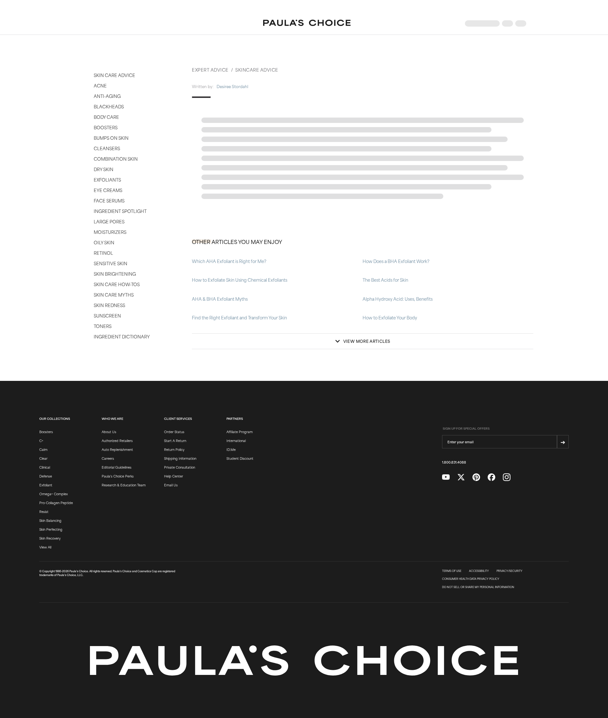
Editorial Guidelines (116, 467)
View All (45, 546)
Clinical (44, 467)
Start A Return (175, 440)
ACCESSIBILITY (479, 571)
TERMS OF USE (451, 571)
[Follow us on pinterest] (476, 477)
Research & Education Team (124, 484)
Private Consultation (179, 467)
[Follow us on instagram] (506, 477)
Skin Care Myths (114, 294)
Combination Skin (116, 158)
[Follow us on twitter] (461, 477)
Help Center (173, 475)
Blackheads (109, 106)
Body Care (106, 116)
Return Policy (174, 449)
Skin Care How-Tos (117, 284)
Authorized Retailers (117, 440)
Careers (108, 458)
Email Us (171, 484)
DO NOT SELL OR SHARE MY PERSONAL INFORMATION (478, 587)
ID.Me (231, 449)
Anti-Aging (107, 96)
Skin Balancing (50, 520)
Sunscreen (107, 315)
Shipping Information (180, 458)
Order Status (174, 431)
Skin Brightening (115, 273)
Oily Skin (104, 242)
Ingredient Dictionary (122, 336)
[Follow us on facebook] (491, 477)
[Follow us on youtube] (446, 477)
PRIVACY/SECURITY (509, 571)
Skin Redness (109, 305)
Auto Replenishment (117, 449)
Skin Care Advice (114, 75)
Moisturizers (110, 231)
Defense (45, 475)
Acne (100, 85)
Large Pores (109, 221)
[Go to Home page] (307, 23)
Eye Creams (108, 190)
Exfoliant (45, 484)
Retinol (103, 252)
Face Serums (109, 200)
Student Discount (239, 458)
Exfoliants (107, 179)
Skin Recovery (49, 538)
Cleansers (107, 148)
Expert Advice (210, 69)
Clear (43, 458)
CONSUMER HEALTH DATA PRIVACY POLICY (470, 578)
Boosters (105, 127)
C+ (41, 440)
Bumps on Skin (111, 137)
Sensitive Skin (110, 263)
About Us (109, 431)
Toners (102, 326)
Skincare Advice (256, 69)
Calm (43, 449)
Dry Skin (103, 169)
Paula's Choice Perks (118, 475)
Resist (43, 511)
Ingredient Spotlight (120, 211)
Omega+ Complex (53, 493)
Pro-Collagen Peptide (56, 502)
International (236, 440)
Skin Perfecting (50, 529)
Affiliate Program (239, 431)
